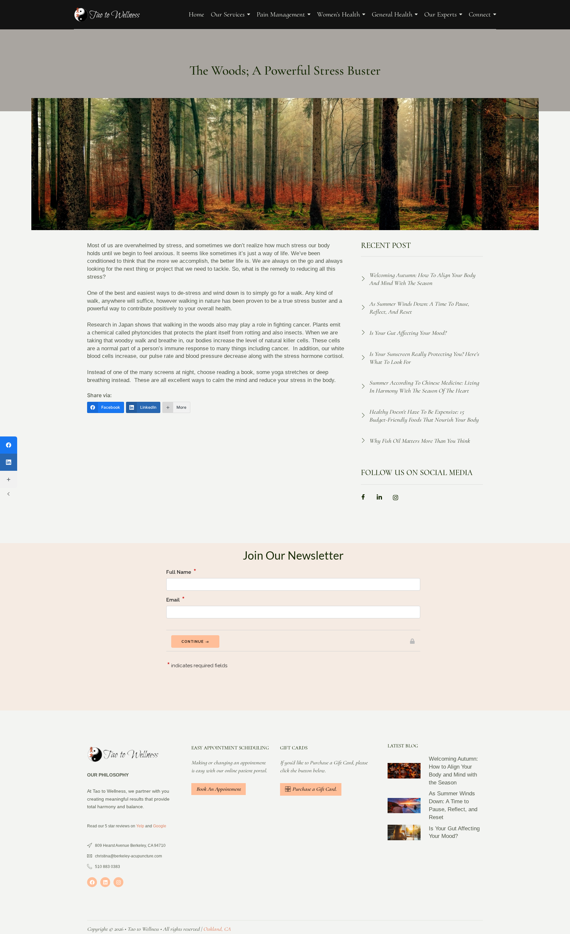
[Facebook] (92, 882)
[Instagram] (118, 882)
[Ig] (398, 498)
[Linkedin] (105, 882)
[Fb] (365, 498)
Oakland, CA (217, 929)
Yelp (140, 826)
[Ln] (382, 498)
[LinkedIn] (8, 462)
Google (159, 826)
